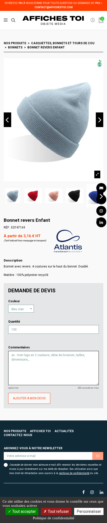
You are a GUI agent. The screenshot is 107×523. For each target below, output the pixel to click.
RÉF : (7, 227)
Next (99, 119)
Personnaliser (89, 511)
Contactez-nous (18, 435)
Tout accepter (23, 511)
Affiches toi (40, 431)
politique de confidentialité (74, 473)
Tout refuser (58, 511)
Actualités (64, 431)
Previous (7, 119)
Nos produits (15, 431)
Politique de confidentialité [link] (53, 518)
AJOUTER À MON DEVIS (29, 398)
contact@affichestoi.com (54, 7)
